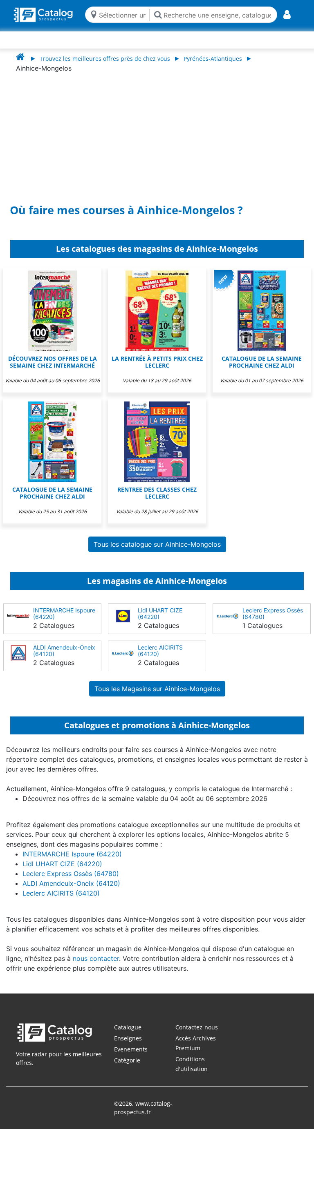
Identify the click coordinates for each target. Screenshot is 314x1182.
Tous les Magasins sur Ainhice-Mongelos (157, 689)
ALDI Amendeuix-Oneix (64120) (64, 650)
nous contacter (96, 958)
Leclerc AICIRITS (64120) (160, 650)
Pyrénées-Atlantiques (213, 58)
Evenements (131, 1049)
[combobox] (122, 14)
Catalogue (127, 1027)
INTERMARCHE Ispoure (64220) (64, 613)
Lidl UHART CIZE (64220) (160, 613)
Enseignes (128, 1038)
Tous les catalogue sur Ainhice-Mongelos (157, 544)
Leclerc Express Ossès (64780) (272, 613)
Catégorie (127, 1060)
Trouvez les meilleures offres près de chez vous (105, 58)
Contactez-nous (196, 1027)
